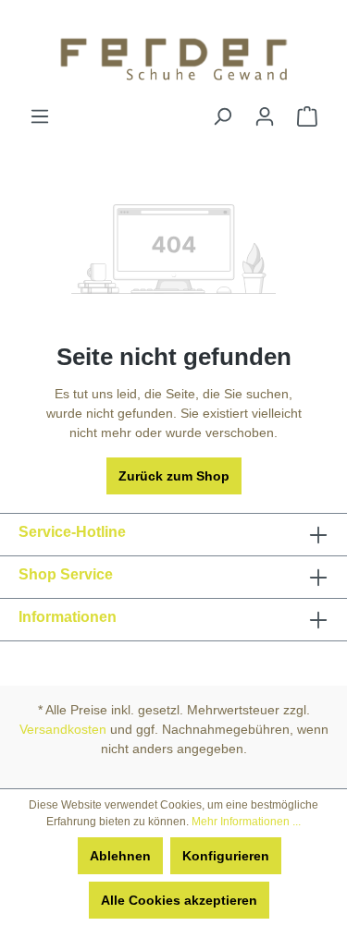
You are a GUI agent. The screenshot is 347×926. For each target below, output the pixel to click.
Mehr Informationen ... (246, 821)
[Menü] (40, 116)
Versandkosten (62, 729)
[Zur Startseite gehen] (173, 53)
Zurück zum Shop (173, 476)
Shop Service (66, 574)
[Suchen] (222, 116)
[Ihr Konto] (264, 116)
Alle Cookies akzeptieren (179, 900)
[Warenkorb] (307, 116)
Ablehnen (120, 855)
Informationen (68, 617)
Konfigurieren (225, 855)
